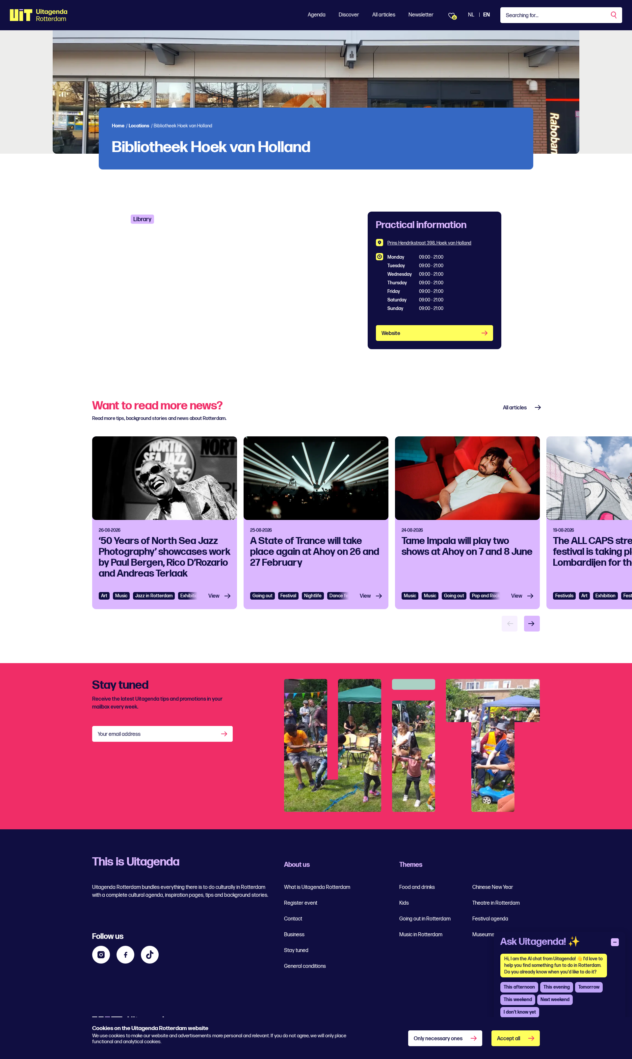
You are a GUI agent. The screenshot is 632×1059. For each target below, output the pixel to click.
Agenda (317, 15)
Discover (349, 15)
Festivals (564, 596)
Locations (139, 126)
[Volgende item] (532, 624)
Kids (404, 903)
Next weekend (554, 999)
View (214, 596)
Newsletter (421, 15)
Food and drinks (417, 887)
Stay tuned (296, 950)
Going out (262, 596)
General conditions (305, 966)
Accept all (508, 1039)
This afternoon (519, 987)
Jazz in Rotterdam (153, 596)
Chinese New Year (492, 887)
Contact (293, 919)
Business (294, 935)
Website (391, 333)
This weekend (518, 999)
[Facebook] (125, 955)
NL (471, 15)
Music (121, 596)
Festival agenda (490, 919)
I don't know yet (520, 1012)
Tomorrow (588, 987)
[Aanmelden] (225, 734)
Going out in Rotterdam (425, 919)
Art (104, 596)
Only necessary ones (438, 1039)
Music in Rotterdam (420, 935)
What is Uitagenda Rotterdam (317, 887)
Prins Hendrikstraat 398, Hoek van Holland (429, 243)
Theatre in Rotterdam (496, 903)
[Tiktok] (150, 955)
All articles (383, 15)
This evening (556, 987)
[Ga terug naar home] (38, 15)
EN (486, 15)
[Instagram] (101, 955)
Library (142, 219)
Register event (300, 903)
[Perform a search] (614, 15)
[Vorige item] (509, 624)
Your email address (119, 734)
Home (118, 126)
